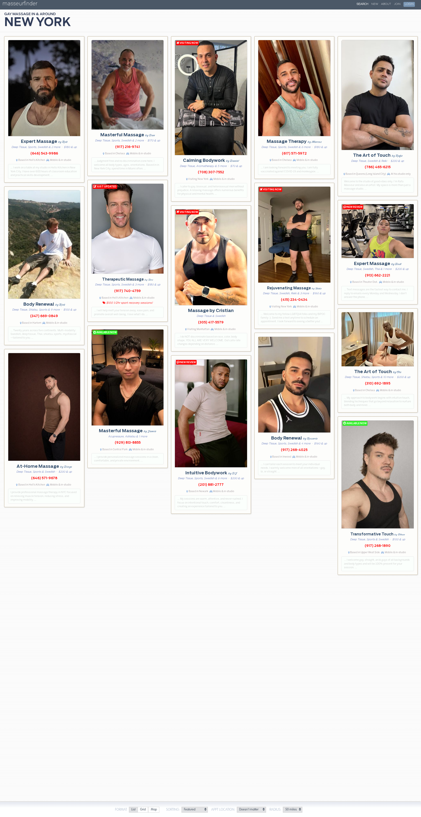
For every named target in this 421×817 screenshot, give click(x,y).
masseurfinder (19, 4)
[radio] (133, 810)
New (374, 4)
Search (362, 4)
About (386, 4)
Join (397, 4)
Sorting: (173, 809)
